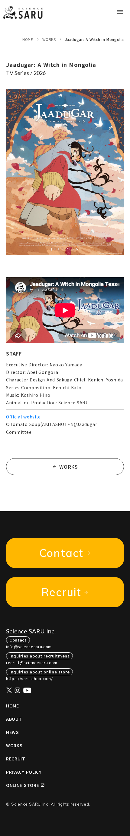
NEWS (12, 732)
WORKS (49, 39)
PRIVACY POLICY (24, 772)
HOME (27, 39)
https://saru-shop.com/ (29, 678)
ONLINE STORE (22, 785)
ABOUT (14, 719)
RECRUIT (15, 759)
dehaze (120, 12)
